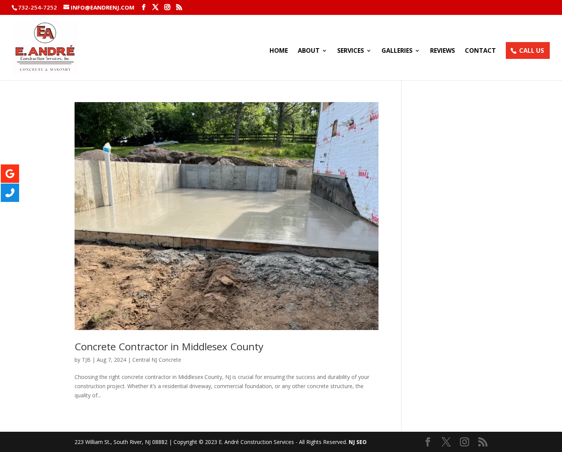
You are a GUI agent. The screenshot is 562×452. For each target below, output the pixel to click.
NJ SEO (358, 441)
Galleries (397, 51)
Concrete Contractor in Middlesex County (169, 346)
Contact (480, 51)
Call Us (531, 50)
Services (350, 51)
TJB (86, 359)
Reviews (442, 51)
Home (279, 51)
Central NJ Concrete (156, 359)
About (309, 51)
